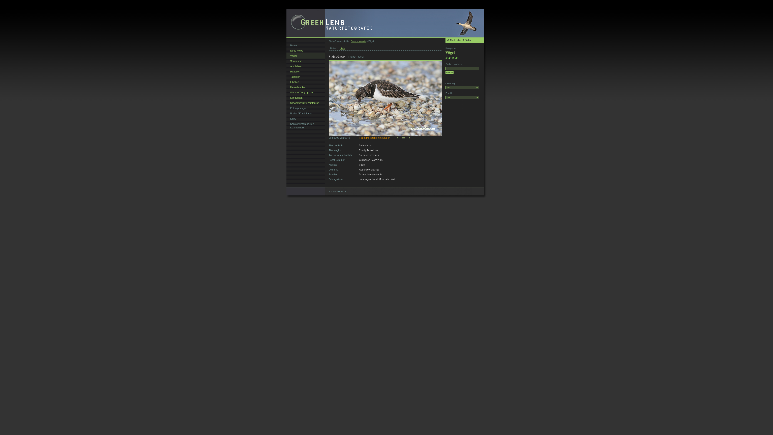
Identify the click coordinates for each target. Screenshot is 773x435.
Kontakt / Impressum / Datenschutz (302, 126)
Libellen (294, 82)
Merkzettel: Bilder (460, 40)
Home (293, 45)
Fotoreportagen (298, 108)
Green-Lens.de (358, 41)
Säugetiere (296, 61)
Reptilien (295, 71)
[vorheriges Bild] (397, 138)
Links (293, 118)
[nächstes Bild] (410, 138)
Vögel (293, 56)
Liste (342, 48)
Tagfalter (295, 76)
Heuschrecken (298, 87)
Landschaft (296, 97)
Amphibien (296, 66)
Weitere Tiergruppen (301, 92)
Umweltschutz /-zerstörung (304, 103)
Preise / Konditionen (301, 113)
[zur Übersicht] (403, 138)
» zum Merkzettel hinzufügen (374, 137)
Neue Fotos (296, 50)
